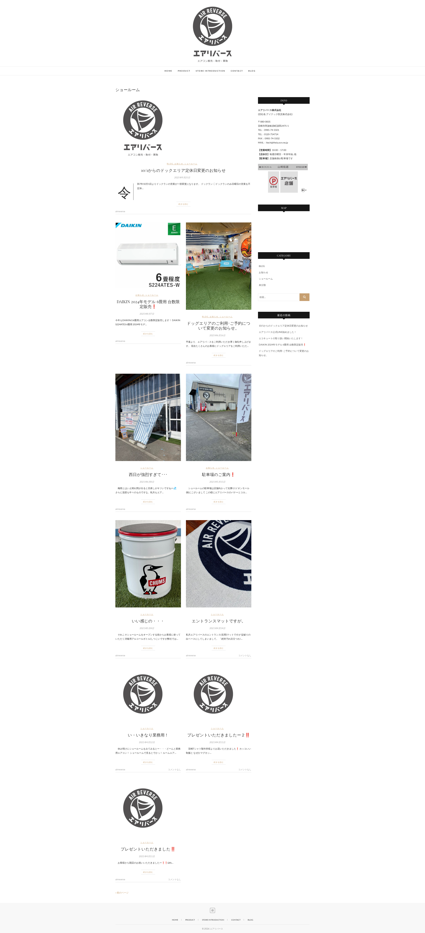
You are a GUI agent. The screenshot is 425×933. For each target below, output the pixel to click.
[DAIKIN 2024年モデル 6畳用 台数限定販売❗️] (148, 255)
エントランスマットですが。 (219, 620)
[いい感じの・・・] (148, 563)
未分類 (262, 285)
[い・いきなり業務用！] (148, 694)
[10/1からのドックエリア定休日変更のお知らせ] (183, 127)
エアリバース (127, 69)
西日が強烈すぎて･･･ (148, 474)
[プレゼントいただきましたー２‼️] (219, 694)
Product (184, 71)
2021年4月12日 (147, 742)
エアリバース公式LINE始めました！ (277, 332)
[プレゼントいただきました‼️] (148, 808)
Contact (237, 71)
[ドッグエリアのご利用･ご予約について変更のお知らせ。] (219, 266)
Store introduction (210, 71)
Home (168, 71)
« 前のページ (121, 892)
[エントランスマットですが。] (219, 563)
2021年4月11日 (217, 742)
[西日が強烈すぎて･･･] (148, 417)
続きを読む (183, 204)
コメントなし (244, 655)
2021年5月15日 (217, 481)
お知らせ (178, 164)
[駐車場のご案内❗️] (219, 417)
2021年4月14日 (217, 628)
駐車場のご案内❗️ (218, 474)
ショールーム (190, 164)
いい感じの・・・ (148, 620)
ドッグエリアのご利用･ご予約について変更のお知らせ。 (218, 325)
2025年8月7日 (147, 313)
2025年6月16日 (217, 335)
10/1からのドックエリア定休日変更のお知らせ (183, 170)
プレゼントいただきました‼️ (148, 848)
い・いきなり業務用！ (148, 734)
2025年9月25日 (182, 177)
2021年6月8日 (147, 481)
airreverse (120, 211)
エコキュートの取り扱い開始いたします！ (281, 338)
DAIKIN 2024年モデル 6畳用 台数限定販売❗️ (148, 304)
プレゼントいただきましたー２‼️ (218, 734)
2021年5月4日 (147, 628)
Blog (251, 71)
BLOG (170, 164)
